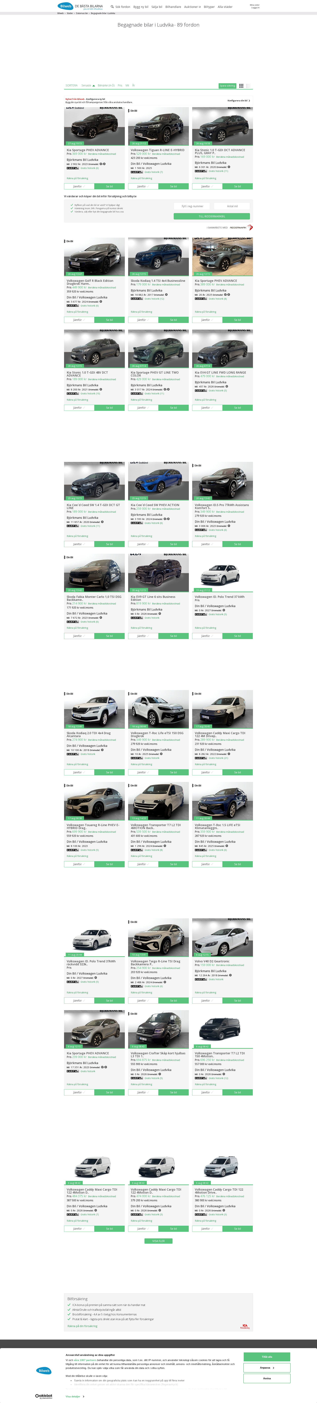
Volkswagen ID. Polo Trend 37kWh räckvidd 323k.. (91, 962)
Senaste (86, 85)
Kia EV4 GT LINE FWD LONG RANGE (220, 372)
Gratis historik (152, 617)
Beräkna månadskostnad (102, 153)
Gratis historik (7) (154, 172)
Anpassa (265, 1367)
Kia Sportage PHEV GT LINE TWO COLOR (155, 373)
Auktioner (191, 7)
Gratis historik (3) (154, 1214)
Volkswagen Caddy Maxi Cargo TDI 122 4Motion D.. (92, 1190)
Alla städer (225, 7)
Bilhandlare (173, 7)
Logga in (255, 7)
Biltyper (209, 7)
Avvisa (267, 1378)
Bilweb (60, 13)
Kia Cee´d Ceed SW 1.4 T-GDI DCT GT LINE (93, 506)
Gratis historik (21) (218, 758)
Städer (70, 13)
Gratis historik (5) (218, 390)
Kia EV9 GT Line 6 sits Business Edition (153, 598)
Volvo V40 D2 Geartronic (212, 961)
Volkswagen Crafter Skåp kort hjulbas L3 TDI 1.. (158, 1054)
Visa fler (158, 1241)
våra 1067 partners (85, 1360)
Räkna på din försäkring (82, 1326)
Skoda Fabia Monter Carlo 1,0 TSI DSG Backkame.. (94, 598)
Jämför (77, 186)
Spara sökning (227, 85)
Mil (127, 85)
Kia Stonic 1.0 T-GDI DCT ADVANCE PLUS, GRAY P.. (220, 151)
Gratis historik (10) (90, 393)
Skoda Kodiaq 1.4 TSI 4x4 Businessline (158, 281)
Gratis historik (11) (218, 171)
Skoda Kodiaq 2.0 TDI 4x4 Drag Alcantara (89, 734)
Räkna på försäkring (77, 178)
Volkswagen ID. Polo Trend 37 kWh (220, 597)
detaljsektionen (177, 1389)
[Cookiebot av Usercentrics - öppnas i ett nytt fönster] (43, 1396)
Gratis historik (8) (218, 298)
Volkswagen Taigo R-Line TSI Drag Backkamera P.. (155, 962)
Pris (120, 85)
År (133, 85)
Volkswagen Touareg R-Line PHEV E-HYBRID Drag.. (93, 826)
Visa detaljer (73, 1396)
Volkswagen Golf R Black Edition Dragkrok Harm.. (90, 282)
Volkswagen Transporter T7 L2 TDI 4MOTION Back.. (156, 826)
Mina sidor (255, 5)
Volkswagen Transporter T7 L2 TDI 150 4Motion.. (220, 1054)
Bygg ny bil (140, 7)
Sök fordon (122, 7)
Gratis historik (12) (154, 298)
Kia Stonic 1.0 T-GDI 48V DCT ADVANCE (87, 373)
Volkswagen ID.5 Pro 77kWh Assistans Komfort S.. (222, 506)
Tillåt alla (267, 1356)
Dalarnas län (82, 13)
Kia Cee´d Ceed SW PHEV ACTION (155, 505)
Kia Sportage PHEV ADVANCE (88, 150)
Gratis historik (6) (90, 168)
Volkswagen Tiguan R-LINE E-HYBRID (157, 150)
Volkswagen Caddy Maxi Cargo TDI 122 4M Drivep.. (220, 734)
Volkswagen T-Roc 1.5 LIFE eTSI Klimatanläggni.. (217, 826)
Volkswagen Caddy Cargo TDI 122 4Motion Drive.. (219, 1190)
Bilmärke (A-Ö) (106, 85)
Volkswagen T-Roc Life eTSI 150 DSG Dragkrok (157, 734)
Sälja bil (157, 7)
